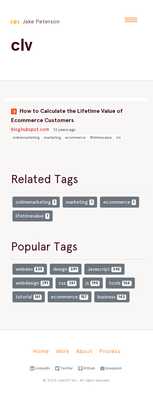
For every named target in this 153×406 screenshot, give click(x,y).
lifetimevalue (101, 137)
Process (109, 351)
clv (118, 137)
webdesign (32, 283)
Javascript (104, 269)
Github (89, 368)
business (111, 297)
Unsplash (113, 368)
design (64, 269)
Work (62, 351)
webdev (29, 269)
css (67, 283)
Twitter (66, 368)
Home (41, 351)
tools (119, 283)
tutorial (28, 297)
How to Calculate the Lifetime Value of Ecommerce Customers (67, 116)
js (92, 283)
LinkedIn (42, 368)
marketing (52, 137)
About (84, 351)
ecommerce (75, 137)
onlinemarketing (25, 137)
